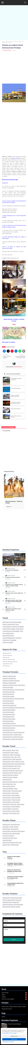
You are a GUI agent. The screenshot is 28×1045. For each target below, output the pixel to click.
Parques (15, 766)
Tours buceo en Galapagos (8, 642)
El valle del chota (6, 752)
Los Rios (18, 757)
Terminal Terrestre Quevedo (8, 701)
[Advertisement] (14, 21)
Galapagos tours (16, 902)
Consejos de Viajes (11, 624)
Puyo (10, 768)
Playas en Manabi (16, 833)
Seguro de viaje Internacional (9, 659)
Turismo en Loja (13, 804)
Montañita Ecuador (6, 829)
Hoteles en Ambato (9, 41)
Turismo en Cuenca (6, 795)
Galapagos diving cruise (7, 902)
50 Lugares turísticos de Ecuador (12, 577)
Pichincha (5, 768)
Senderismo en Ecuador (7, 777)
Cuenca (4, 633)
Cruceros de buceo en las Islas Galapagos (11, 631)
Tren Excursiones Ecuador (16, 790)
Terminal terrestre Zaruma (8, 734)
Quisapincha (14, 768)
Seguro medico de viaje (7, 663)
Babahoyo (14, 996)
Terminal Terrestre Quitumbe (8, 703)
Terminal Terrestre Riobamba (11, 570)
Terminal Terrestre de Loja (8, 725)
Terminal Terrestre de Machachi (9, 728)
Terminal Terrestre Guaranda (8, 694)
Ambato (4, 750)
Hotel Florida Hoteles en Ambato (16, 416)
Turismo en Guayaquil (7, 802)
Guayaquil (16, 752)
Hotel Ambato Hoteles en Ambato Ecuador (16, 403)
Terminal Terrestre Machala (8, 698)
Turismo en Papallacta (7, 809)
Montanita (16, 826)
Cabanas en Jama (5, 1006)
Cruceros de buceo (19, 629)
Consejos (4, 624)
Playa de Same (14, 831)
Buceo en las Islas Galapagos (15, 622)
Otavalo (22, 761)
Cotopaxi (13, 750)
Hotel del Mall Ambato (16, 388)
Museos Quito (18, 759)
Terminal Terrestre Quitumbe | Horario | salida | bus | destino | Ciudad (14, 585)
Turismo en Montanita (15, 806)
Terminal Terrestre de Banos (8, 712)
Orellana (12, 761)
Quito (18, 768)
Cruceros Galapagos (7, 626)
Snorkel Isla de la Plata (7, 779)
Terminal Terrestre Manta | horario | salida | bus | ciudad (13, 609)
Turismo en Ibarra (6, 804)
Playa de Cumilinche (7, 831)
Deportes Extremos (10, 633)
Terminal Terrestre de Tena (19, 732)
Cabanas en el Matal (22, 1006)
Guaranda (12, 752)
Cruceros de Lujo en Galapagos (17, 626)
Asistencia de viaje (7, 653)
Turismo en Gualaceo (7, 800)
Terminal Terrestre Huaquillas (8, 696)
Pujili (8, 768)
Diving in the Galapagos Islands (9, 638)
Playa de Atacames (14, 829)
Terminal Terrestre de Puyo (8, 732)
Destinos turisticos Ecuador (8, 635)
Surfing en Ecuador (9, 784)
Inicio (3, 41)
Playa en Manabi (6, 833)
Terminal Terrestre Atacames (8, 689)
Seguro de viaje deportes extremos (10, 661)
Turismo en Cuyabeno (15, 795)
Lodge (12, 757)
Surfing (4, 784)
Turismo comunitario (7, 793)
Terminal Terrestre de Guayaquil (9, 719)
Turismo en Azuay (15, 793)
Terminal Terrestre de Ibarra (8, 721)
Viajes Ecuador (6, 813)
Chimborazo (8, 750)
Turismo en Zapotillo (15, 811)
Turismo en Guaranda (16, 800)
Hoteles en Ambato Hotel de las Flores (15, 396)
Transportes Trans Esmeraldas (16, 739)
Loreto (15, 757)
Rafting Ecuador (12, 770)
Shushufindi (15, 777)
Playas (11, 833)
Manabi (13, 759)
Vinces (18, 813)
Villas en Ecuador (12, 813)
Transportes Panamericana (17, 737)
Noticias (3, 1016)
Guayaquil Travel (6, 754)
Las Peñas (11, 826)
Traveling (15, 788)
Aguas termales (6, 622)
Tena (15, 784)
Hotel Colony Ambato (15, 408)
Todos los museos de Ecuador (9, 786)
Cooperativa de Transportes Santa (9, 683)
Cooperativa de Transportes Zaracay (10, 685)
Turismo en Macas (20, 804)
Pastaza (19, 766)
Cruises (21, 631)
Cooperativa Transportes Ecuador (9, 676)
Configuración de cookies (8, 1041)
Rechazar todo (14, 1036)
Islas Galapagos (13, 640)
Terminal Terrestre (21, 685)
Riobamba (16, 772)
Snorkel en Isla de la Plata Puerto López (10, 781)
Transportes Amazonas (7, 737)
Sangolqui (5, 775)
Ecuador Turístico (7, 50)
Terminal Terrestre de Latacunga (9, 723)
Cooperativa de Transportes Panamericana (11, 680)
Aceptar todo (14, 1039)
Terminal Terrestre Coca (19, 689)
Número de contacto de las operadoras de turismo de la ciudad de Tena (14, 871)
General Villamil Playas (15, 824)
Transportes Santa (6, 739)
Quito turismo (5, 770)
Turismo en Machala (7, 806)
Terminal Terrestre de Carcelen (9, 714)
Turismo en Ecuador (7, 797)
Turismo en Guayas (15, 802)
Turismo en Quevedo (7, 811)
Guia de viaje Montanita (18, 904)
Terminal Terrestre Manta (19, 698)
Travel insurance (6, 665)
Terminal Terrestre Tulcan (20, 707)
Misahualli (8, 906)
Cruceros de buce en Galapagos (9, 629)
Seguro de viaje (6, 657)
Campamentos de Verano (7, 1008)
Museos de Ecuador (7, 761)
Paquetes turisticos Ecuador (8, 763)
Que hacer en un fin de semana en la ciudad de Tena (15, 877)
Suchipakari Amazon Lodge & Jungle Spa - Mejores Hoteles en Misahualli (13, 601)
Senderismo (15, 775)
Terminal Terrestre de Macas (19, 725)
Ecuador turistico (6, 640)
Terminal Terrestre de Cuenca (8, 716)
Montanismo (13, 906)
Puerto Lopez (5, 835)
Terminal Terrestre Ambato (8, 687)
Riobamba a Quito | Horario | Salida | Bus (14, 593)
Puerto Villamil (11, 835)
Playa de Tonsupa (21, 831)
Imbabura (11, 754)
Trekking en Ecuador (7, 790)
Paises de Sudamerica (7, 655)
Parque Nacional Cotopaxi (19, 763)
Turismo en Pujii (15, 809)
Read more (9, 506)
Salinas (19, 772)
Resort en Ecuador (19, 770)
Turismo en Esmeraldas (16, 797)
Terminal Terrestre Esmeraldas (9, 692)
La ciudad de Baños (6, 757)
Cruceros (17, 624)
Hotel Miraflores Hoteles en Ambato (16, 379)
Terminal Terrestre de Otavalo (8, 730)
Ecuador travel (18, 638)
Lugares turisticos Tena (7, 759)
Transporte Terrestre (18, 734)
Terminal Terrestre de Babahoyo (9, 710)
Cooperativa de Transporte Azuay (9, 678)
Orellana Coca (18, 761)
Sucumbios (21, 781)
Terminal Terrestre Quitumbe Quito (9, 705)
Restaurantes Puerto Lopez (8, 772)
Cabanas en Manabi (13, 1006)
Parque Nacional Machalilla (8, 766)
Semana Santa (10, 775)
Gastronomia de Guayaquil (8, 904)
